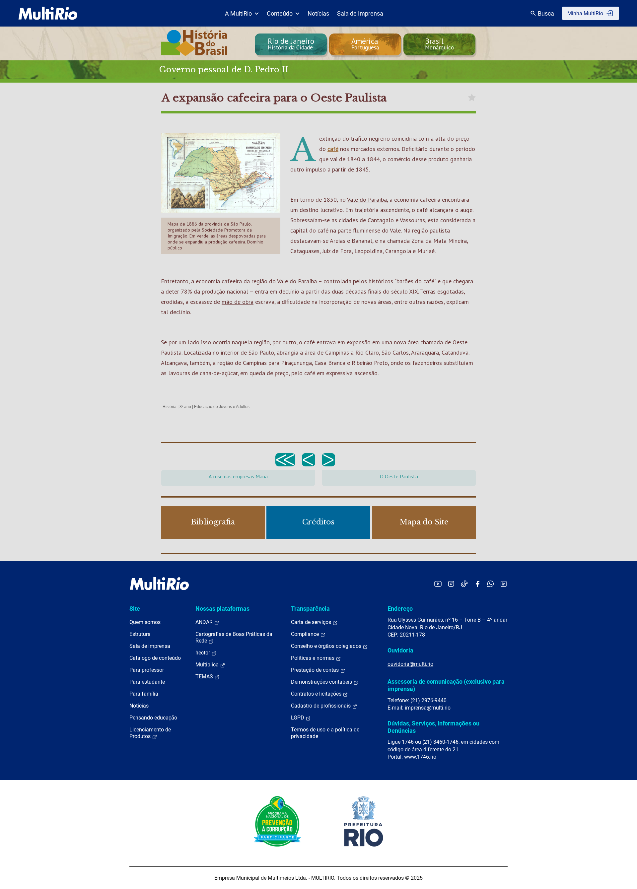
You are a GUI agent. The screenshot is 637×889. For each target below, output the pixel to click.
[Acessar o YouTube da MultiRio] (438, 584)
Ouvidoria (400, 650)
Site (134, 608)
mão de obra (237, 302)
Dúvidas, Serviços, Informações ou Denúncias (433, 727)
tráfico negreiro (370, 138)
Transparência (310, 608)
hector (203, 653)
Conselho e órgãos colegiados (327, 646)
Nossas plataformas (222, 608)
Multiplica (207, 664)
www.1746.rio (420, 757)
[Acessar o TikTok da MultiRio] (464, 584)
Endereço (400, 608)
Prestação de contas (315, 670)
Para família (143, 694)
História (170, 406)
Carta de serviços (311, 622)
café (332, 149)
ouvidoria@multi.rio (410, 664)
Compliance (305, 634)
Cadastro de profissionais (321, 706)
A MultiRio (238, 13)
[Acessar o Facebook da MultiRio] (477, 584)
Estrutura (140, 634)
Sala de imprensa (149, 646)
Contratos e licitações (317, 694)
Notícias (318, 13)
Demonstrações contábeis (322, 682)
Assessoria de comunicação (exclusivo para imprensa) (446, 685)
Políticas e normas (313, 658)
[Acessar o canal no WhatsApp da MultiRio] (490, 584)
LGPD (298, 718)
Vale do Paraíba (367, 199)
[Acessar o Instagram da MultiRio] (451, 584)
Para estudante (147, 682)
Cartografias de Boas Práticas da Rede (233, 637)
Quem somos (145, 622)
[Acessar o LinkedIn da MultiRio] (504, 584)
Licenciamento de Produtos (150, 732)
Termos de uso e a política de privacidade (325, 732)
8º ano (185, 406)
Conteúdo (280, 13)
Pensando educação (153, 718)
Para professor (146, 670)
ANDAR (204, 622)
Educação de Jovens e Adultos (221, 406)
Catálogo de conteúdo (155, 658)
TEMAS (204, 676)
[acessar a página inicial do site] (48, 13)
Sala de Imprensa (360, 13)
